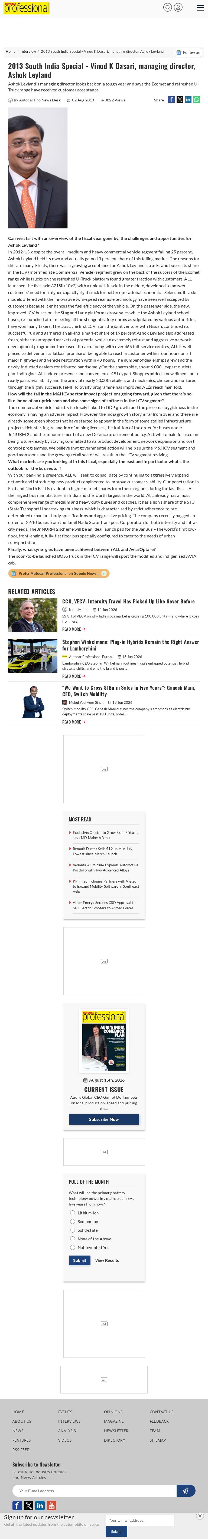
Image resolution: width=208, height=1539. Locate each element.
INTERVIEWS (69, 1421)
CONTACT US (162, 1411)
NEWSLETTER (116, 1430)
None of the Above (94, 1238)
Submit (79, 1260)
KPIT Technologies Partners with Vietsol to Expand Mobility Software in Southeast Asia (106, 886)
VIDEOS (65, 1440)
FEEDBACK (159, 1421)
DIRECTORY (114, 1440)
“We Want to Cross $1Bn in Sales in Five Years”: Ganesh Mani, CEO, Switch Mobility (128, 691)
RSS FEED (21, 1449)
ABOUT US (22, 1421)
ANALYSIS (67, 1430)
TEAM (155, 1430)
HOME (18, 1411)
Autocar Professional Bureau (91, 657)
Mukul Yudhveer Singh (86, 702)
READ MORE (74, 629)
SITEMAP (158, 1440)
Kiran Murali (78, 609)
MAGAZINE (114, 1421)
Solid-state (88, 1230)
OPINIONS (113, 1411)
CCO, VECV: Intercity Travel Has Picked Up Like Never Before (128, 601)
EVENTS (65, 1411)
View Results (107, 1260)
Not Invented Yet (93, 1247)
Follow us (191, 52)
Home (10, 51)
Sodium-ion (88, 1221)
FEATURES (21, 1440)
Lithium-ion (88, 1212)
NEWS (18, 1430)
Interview (28, 51)
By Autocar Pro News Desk (37, 100)
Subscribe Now (104, 1119)
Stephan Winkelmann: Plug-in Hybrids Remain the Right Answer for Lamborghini (130, 645)
